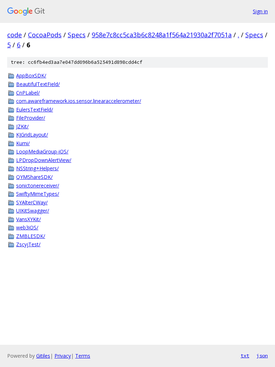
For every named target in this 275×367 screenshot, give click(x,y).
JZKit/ (22, 126)
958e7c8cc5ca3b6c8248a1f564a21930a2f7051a (162, 34)
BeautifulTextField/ (38, 84)
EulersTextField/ (34, 109)
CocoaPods (45, 34)
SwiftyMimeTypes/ (37, 193)
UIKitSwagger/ (32, 210)
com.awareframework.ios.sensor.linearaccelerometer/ (78, 100)
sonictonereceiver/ (37, 185)
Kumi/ (23, 143)
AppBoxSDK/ (31, 75)
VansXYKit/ (28, 219)
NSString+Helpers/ (37, 168)
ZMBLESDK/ (30, 236)
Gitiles (43, 355)
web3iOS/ (27, 227)
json (262, 355)
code (14, 34)
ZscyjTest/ (28, 244)
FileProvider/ (30, 117)
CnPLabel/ (28, 92)
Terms (82, 355)
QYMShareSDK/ (34, 176)
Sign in (260, 11)
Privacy (62, 355)
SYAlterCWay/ (32, 202)
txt (245, 355)
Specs (77, 34)
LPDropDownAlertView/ (43, 160)
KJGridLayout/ (32, 134)
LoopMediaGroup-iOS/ (42, 151)
